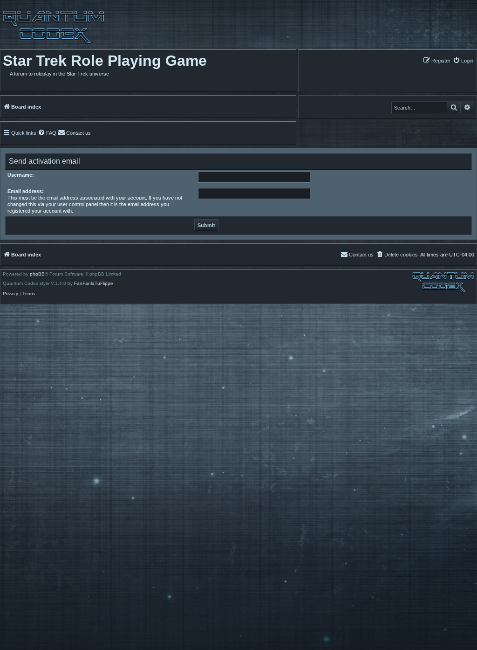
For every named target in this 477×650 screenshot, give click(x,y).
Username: (20, 175)
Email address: (25, 191)
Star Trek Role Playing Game (105, 60)
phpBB (37, 274)
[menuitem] (463, 60)
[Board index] (52, 27)
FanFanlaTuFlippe (93, 283)
